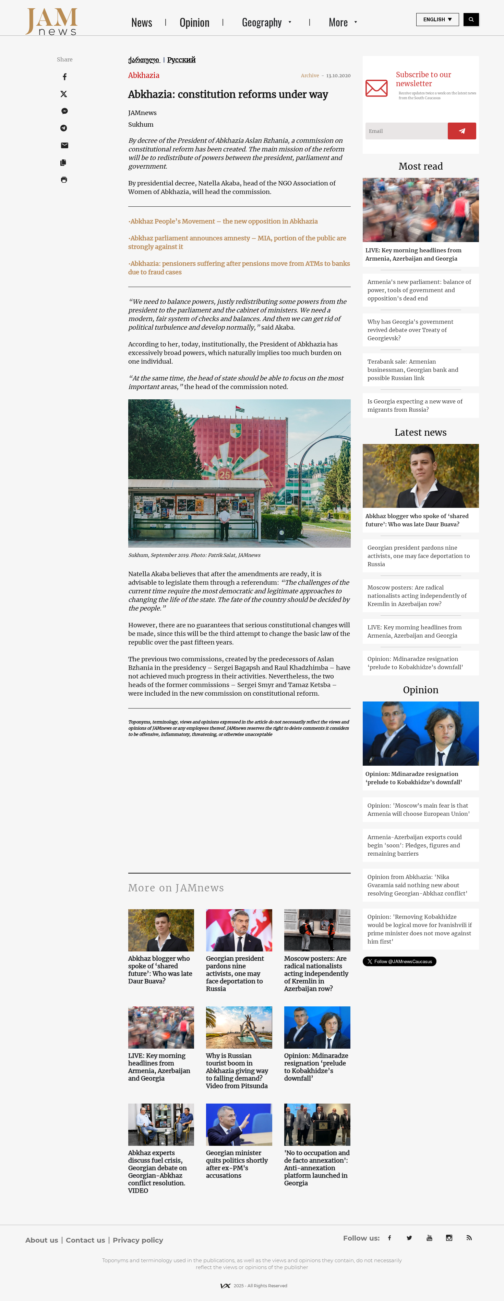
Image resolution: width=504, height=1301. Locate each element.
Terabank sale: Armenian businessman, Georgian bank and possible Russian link (413, 369)
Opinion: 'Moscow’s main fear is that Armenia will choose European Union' (419, 809)
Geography (262, 22)
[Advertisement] (239, 804)
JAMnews (142, 113)
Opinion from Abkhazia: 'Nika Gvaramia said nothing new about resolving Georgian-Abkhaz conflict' (418, 885)
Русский (181, 60)
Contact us (85, 1240)
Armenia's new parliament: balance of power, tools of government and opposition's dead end (419, 290)
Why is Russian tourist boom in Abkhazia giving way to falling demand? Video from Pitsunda (237, 1071)
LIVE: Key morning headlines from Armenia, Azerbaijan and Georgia (159, 1067)
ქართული (144, 60)
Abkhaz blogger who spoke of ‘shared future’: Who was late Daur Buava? (160, 970)
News (141, 22)
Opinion (194, 22)
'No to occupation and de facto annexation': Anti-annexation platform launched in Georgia (317, 1168)
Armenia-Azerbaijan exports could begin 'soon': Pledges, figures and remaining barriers (415, 845)
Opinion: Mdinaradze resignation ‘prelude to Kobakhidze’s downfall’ (316, 1067)
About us (41, 1240)
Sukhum (141, 124)
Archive (312, 75)
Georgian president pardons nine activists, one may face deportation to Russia (235, 974)
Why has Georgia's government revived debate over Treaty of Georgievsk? (411, 330)
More (338, 22)
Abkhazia (143, 75)
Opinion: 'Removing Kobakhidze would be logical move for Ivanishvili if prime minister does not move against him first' (420, 929)
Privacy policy (138, 1240)
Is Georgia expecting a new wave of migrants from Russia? (415, 405)
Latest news (421, 432)
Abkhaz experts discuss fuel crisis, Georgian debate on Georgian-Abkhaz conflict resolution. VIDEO (157, 1172)
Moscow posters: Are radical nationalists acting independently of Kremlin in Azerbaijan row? (316, 974)
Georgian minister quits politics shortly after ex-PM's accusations (237, 1164)
